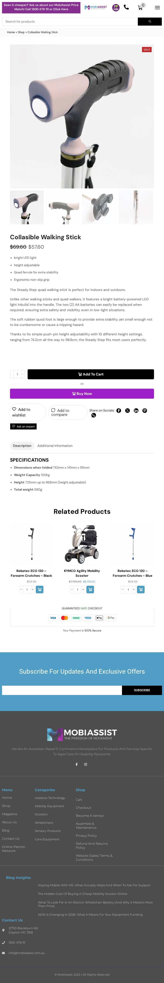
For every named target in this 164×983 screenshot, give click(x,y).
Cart (79, 800)
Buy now (84, 393)
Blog (5, 830)
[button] (142, 7)
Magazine (9, 814)
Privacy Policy (86, 836)
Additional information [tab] (55, 445)
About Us (9, 822)
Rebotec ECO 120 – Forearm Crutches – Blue (132, 573)
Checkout (83, 808)
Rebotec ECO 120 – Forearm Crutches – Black (31, 573)
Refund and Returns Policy (92, 846)
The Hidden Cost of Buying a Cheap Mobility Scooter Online (82, 894)
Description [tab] (22, 445)
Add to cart (93, 374)
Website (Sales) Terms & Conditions (94, 857)
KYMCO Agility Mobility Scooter (82, 573)
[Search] (150, 22)
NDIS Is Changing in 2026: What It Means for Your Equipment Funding (90, 914)
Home (11, 32)
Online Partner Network (13, 849)
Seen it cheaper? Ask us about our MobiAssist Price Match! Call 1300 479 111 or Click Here (41, 7)
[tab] (22, 446)
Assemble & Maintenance (86, 826)
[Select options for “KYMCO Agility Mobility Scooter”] (90, 589)
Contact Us (10, 839)
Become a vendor (90, 816)
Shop (21, 32)
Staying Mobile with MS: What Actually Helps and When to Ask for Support (94, 885)
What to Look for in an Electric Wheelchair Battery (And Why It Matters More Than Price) (95, 904)
